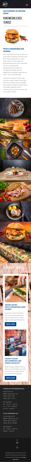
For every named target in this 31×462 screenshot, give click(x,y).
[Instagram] (17, 447)
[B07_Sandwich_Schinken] (15, 201)
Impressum (22, 453)
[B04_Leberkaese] (15, 139)
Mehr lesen (10, 324)
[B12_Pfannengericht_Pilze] (15, 159)
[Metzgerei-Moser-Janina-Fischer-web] (15, 221)
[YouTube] (17, 443)
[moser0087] (15, 180)
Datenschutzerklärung (11, 455)
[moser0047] (15, 263)
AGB (19, 455)
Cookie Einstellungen (15, 457)
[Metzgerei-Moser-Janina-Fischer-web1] (15, 118)
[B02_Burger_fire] (15, 242)
